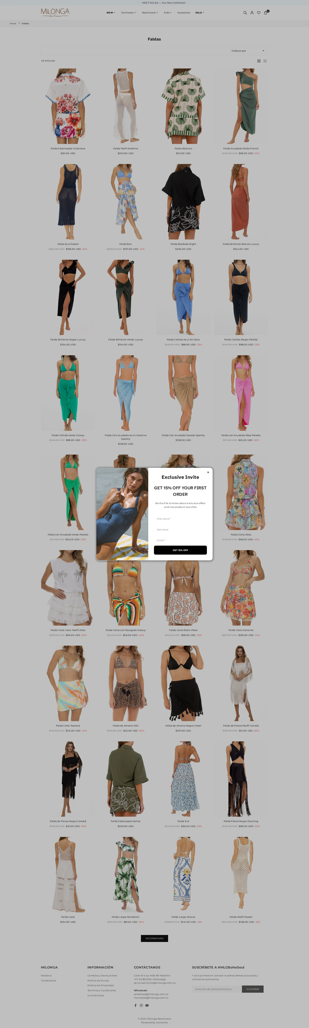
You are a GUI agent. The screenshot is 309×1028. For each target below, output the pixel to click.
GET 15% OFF (180, 550)
